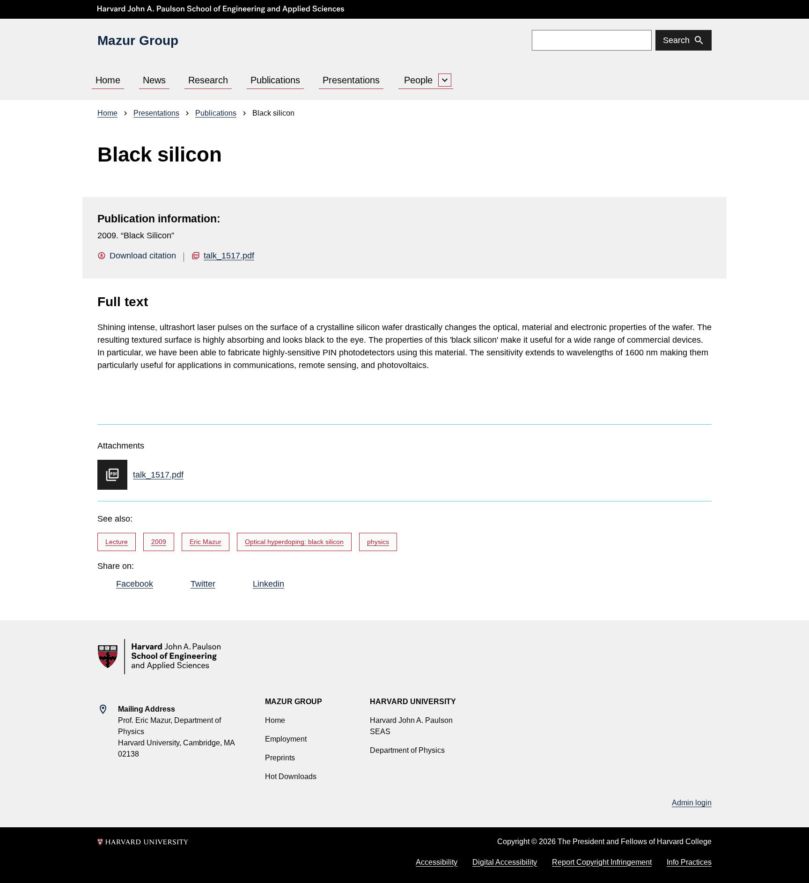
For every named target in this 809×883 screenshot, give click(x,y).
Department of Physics (407, 750)
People (418, 80)
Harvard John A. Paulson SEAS (411, 726)
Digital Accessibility (504, 862)
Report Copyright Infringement (602, 862)
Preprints (280, 758)
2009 (158, 541)
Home (108, 80)
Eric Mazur (205, 541)
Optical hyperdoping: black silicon (294, 541)
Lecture (116, 541)
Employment (286, 739)
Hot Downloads (290, 776)
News (154, 80)
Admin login (692, 803)
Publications (275, 80)
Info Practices (689, 862)
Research (208, 80)
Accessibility (436, 862)
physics (378, 541)
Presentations (351, 80)
